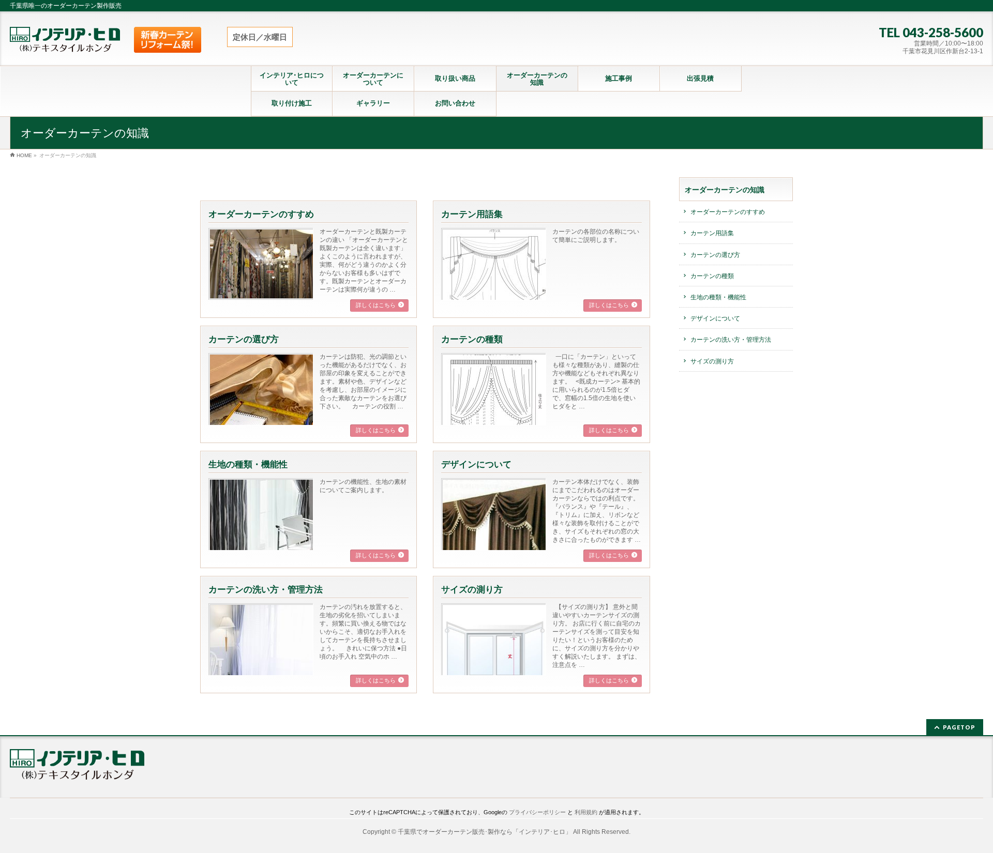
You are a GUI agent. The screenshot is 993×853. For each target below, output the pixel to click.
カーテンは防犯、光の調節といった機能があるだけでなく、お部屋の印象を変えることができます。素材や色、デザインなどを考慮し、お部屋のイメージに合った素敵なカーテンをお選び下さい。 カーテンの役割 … (363, 381)
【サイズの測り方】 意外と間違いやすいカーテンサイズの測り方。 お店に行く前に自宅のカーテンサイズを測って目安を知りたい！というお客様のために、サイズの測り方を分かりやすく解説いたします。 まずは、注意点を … (596, 635)
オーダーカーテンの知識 (724, 190)
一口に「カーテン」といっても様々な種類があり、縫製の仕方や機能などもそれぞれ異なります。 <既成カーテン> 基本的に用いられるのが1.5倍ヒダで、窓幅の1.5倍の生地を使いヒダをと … (596, 381)
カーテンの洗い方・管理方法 (265, 590)
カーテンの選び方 (243, 339)
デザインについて (476, 464)
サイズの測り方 (472, 590)
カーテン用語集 (472, 214)
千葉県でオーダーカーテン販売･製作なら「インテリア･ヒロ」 (484, 831)
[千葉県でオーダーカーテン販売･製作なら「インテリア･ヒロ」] (65, 41)
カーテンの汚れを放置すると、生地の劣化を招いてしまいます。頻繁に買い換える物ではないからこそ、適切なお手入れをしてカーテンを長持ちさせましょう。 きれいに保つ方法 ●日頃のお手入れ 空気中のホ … (363, 631)
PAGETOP (959, 727)
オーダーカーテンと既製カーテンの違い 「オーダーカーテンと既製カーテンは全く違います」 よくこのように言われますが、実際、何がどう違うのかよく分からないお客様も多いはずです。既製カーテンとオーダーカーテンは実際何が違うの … (364, 260)
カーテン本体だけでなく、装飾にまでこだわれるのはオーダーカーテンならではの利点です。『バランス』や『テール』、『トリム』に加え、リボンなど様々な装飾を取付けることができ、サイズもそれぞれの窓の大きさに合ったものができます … (596, 510)
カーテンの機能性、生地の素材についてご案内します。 (363, 486)
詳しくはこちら (376, 305)
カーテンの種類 (472, 339)
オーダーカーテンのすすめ (261, 214)
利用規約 (586, 812)
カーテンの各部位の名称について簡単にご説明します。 (595, 235)
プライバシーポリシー (537, 812)
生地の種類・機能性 (248, 464)
